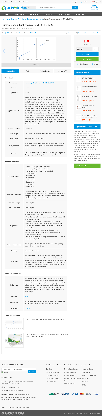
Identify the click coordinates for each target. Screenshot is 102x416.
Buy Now (89, 59)
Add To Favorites (8, 2)
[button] (68, 51)
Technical (48, 14)
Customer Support (88, 369)
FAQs (84, 385)
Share (87, 33)
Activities (34, 14)
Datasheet (71, 33)
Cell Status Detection (52, 372)
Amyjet (18, 407)
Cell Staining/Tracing (52, 379)
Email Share (97, 33)
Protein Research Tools (13, 19)
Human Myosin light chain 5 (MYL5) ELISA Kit (39, 83)
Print (79, 33)
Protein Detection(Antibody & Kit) (32, 19)
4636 (26, 296)
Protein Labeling (69, 375)
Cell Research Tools (53, 365)
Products (19, 14)
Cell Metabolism (51, 382)
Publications (86, 379)
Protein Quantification (71, 369)
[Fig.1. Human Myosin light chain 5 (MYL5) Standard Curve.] (36, 49)
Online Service (83, 64)
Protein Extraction (69, 384)
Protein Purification (70, 372)
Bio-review (26, 407)
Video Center (86, 372)
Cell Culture (49, 369)
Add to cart (88, 54)
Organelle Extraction (52, 375)
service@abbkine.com (21, 2)
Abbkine (12, 407)
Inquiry (96, 64)
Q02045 (27, 308)
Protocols (85, 382)
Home (6, 14)
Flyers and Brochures (89, 375)
